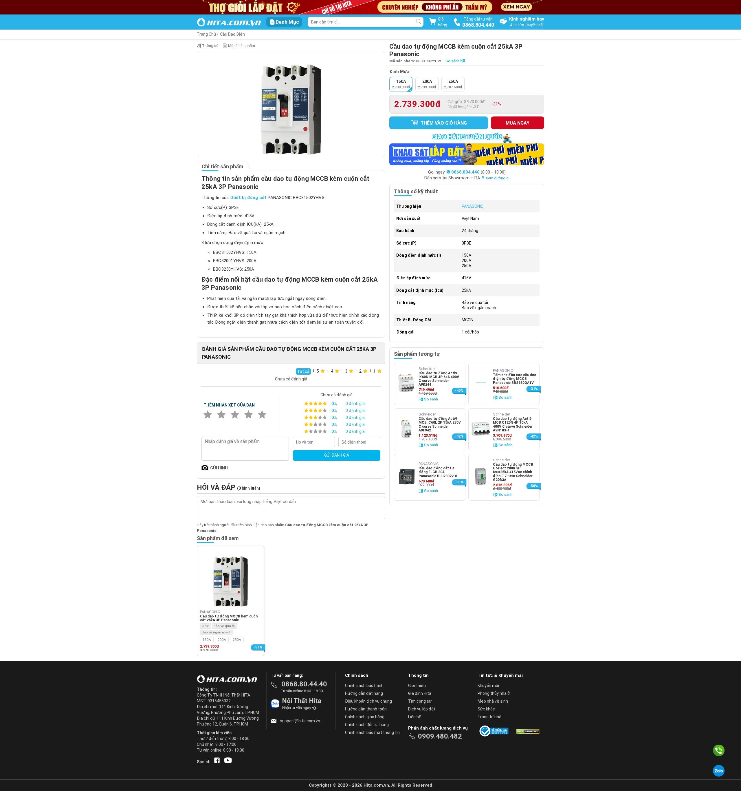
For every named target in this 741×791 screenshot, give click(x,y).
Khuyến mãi (488, 685)
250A (237, 640)
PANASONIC (472, 206)
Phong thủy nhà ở (494, 693)
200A (222, 640)
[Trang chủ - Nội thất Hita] (229, 679)
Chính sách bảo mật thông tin (372, 732)
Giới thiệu (417, 685)
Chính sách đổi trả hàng (367, 724)
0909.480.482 (440, 736)
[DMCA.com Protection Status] (527, 731)
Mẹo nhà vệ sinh (493, 701)
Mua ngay (517, 123)
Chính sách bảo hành (364, 685)
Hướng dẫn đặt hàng (364, 693)
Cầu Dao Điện (232, 34)
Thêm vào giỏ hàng (443, 123)
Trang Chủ (206, 34)
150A (207, 640)
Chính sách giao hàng (364, 717)
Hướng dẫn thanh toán (366, 709)
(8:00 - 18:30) (478, 172)
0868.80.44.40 (304, 684)
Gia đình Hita (419, 693)
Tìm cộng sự (420, 701)
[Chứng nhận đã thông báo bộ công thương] (495, 731)
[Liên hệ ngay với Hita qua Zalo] (719, 771)
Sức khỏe (486, 709)
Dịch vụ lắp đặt (421, 709)
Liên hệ (414, 717)
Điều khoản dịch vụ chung (368, 701)
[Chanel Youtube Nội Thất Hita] (226, 761)
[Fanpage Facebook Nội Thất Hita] (216, 761)
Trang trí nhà (489, 717)
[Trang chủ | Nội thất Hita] (229, 22)
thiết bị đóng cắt (248, 197)
